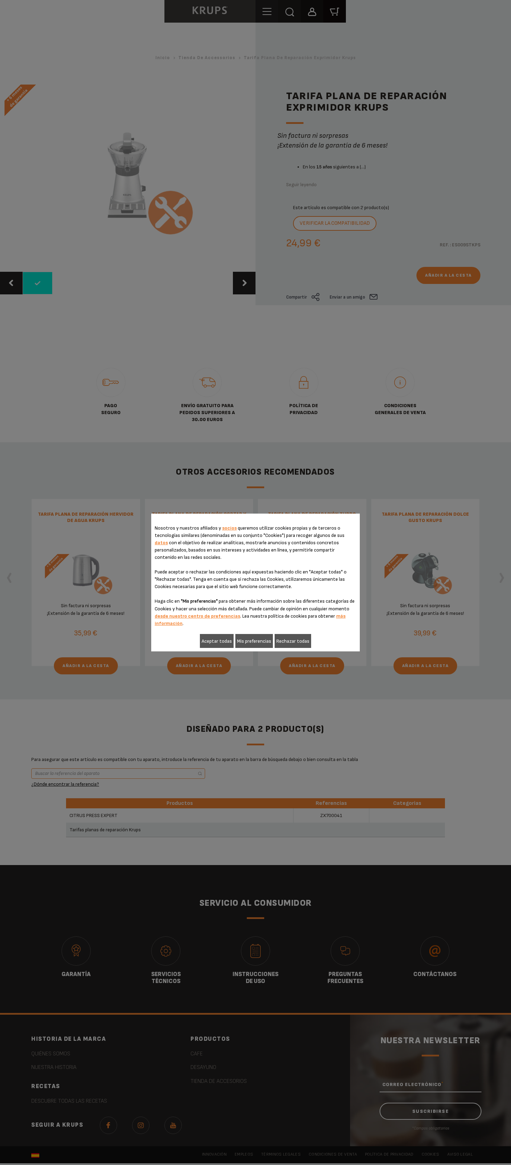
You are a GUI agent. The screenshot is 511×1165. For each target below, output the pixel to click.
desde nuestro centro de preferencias (197, 616)
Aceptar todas (217, 641)
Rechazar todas (292, 641)
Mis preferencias (254, 641)
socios (229, 528)
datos (161, 543)
